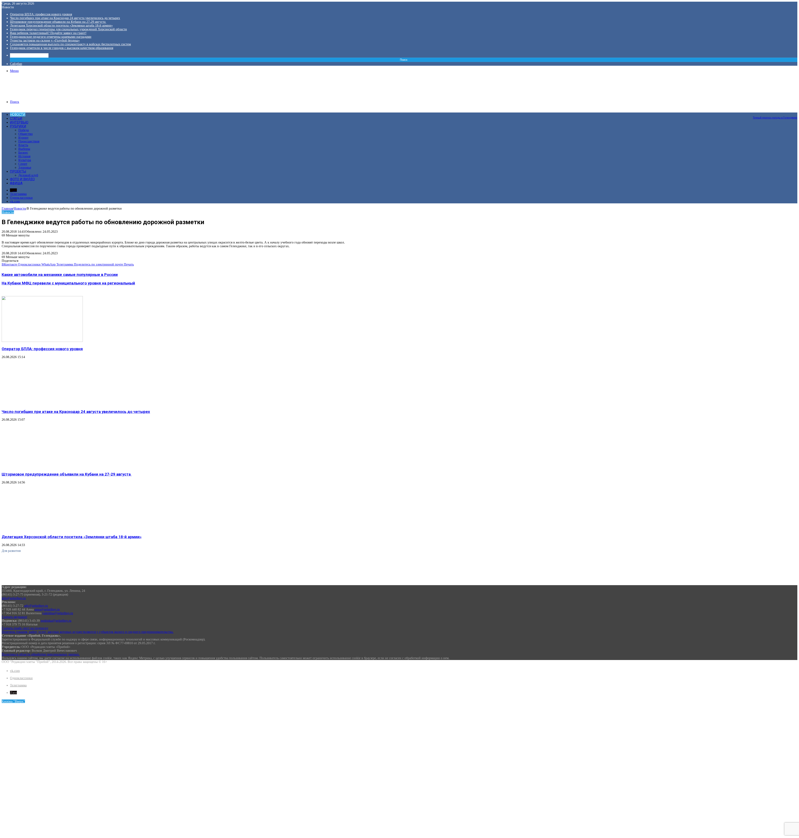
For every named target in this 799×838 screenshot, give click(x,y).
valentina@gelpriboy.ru (57, 613)
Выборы (24, 149)
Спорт (22, 164)
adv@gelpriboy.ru (36, 605)
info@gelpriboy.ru (14, 598)
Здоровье (24, 167)
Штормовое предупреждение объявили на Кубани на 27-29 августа (58, 21)
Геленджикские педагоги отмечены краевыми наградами (50, 36)
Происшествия (28, 141)
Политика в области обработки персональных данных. (41, 654)
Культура (24, 160)
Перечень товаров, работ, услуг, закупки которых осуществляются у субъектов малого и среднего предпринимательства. (88, 632)
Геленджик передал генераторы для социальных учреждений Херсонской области (68, 29)
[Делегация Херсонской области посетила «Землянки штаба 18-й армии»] (42, 529)
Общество (25, 134)
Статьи (16, 118)
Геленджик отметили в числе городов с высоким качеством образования (61, 48)
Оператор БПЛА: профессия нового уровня (41, 14)
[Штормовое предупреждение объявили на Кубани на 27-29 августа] (42, 466)
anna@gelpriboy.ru (47, 609)
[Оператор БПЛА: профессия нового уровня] (42, 340)
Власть (23, 145)
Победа (23, 130)
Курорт (23, 137)
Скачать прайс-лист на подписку (25, 628)
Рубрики (18, 126)
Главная (7, 208)
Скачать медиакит (14, 617)
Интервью (19, 122)
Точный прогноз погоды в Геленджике (775, 117)
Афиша (16, 183)
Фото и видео (22, 179)
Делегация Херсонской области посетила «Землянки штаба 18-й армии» (61, 25)
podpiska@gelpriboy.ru (56, 620)
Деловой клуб (28, 175)
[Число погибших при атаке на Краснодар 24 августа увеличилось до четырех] (42, 403)
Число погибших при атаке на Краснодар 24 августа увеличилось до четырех (65, 18)
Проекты (18, 171)
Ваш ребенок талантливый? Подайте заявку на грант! (48, 33)
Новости (17, 114)
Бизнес (23, 152)
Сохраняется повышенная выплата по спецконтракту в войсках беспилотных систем (70, 44)
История (24, 156)
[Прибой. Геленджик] (33, 94)
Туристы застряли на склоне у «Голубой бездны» (45, 40)
